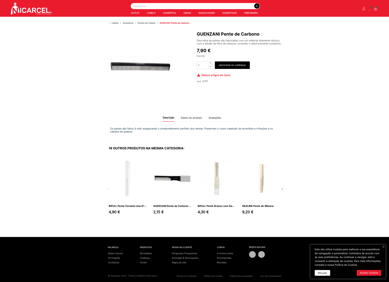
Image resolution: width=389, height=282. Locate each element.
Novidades (146, 253)
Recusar (322, 272)
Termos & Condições (186, 276)
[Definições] (364, 9)
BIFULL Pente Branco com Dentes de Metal (217, 205)
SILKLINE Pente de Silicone (258, 205)
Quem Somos (115, 253)
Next (281, 188)
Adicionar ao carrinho (232, 65)
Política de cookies (213, 276)
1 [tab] (189, 221)
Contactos (113, 262)
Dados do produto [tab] (191, 117)
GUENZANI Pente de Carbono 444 (172, 205)
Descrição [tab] (168, 117)
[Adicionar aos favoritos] (256, 65)
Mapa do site (179, 262)
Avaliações (215, 117)
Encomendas (224, 257)
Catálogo (145, 257)
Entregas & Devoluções (185, 257)
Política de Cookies (346, 264)
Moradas (222, 262)
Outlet (143, 262)
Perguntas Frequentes (184, 253)
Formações (114, 257)
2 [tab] (192, 221)
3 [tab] (196, 221)
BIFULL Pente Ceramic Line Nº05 (128, 205)
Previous (107, 188)
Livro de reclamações (270, 276)
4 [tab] (199, 221)
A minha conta (225, 253)
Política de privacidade (241, 276)
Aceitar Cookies (369, 272)
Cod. (199, 81)
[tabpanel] (128, 188)
